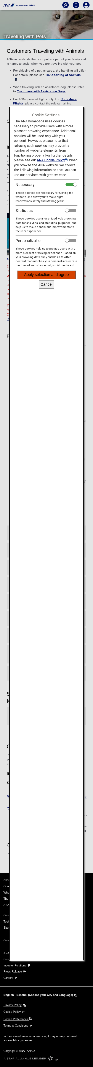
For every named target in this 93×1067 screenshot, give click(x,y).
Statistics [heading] (24, 210)
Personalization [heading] (29, 240)
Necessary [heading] (25, 184)
